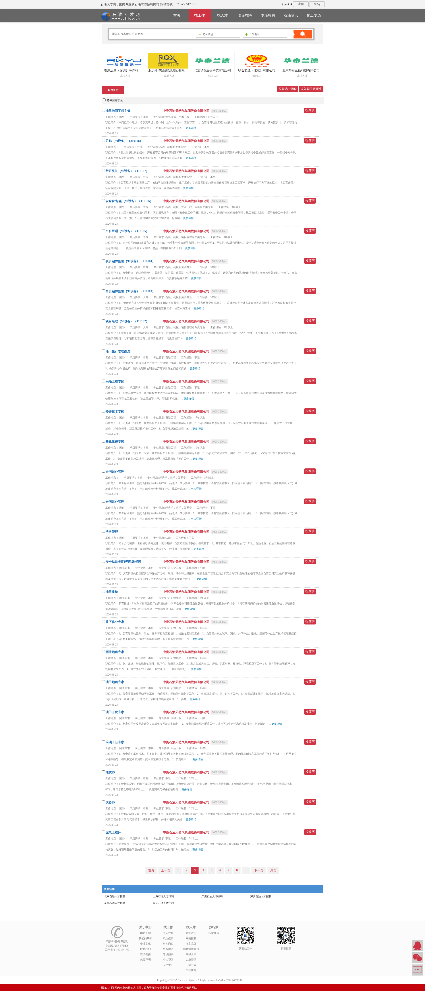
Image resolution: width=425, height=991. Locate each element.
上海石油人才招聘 (163, 896)
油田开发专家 (115, 712)
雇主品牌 (191, 943)
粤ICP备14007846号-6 (255, 980)
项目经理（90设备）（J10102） (127, 321)
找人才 (222, 15)
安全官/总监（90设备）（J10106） (129, 201)
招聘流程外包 (191, 949)
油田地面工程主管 (118, 111)
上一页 (165, 870)
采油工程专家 (115, 381)
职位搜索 (168, 938)
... (246, 870)
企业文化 (145, 943)
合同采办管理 (115, 471)
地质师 (110, 772)
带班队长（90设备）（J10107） (127, 171)
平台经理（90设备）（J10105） (127, 231)
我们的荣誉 (145, 938)
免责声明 (145, 959)
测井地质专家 (115, 652)
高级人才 (191, 954)
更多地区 (168, 949)
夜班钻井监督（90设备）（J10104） (130, 261)
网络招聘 (191, 938)
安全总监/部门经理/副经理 (123, 561)
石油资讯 (291, 15)
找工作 (199, 15)
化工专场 (314, 15)
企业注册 (191, 933)
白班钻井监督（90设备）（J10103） (130, 291)
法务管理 (112, 531)
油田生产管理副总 (118, 351)
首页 (176, 15)
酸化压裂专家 (115, 441)
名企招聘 (245, 15)
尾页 (273, 870)
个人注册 (168, 933)
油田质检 (112, 592)
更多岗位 (168, 943)
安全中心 (168, 964)
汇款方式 (191, 964)
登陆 (317, 4)
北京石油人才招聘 (114, 896)
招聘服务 (191, 970)
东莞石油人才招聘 (114, 903)
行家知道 (214, 933)
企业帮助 (191, 959)
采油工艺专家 (115, 742)
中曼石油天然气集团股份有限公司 (186, 111)
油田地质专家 (115, 682)
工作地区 (254, 34)
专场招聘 (268, 15)
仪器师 (110, 802)
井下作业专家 (115, 622)
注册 (301, 4)
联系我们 (145, 949)
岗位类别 (208, 34)
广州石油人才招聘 (212, 896)
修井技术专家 (115, 411)
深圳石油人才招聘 (260, 896)
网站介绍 (145, 933)
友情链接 (145, 954)
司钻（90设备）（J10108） (124, 141)
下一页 (258, 870)
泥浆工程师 (113, 832)
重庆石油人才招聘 (163, 903)
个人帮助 (168, 959)
